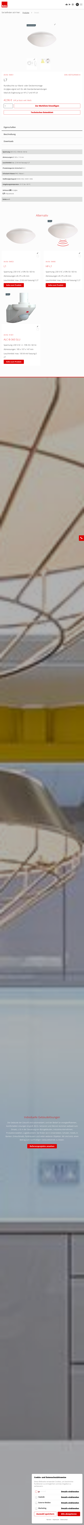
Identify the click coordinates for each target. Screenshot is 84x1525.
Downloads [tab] (8, 141)
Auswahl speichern (45, 1514)
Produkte (26, 12)
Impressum (56, 1519)
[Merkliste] (73, 4)
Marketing (42, 1508)
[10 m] (21, 322)
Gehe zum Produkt (13, 285)
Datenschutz (64, 1519)
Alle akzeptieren (69, 1514)
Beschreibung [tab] (10, 134)
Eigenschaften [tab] (10, 127)
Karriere (49, 1519)
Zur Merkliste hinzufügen (47, 106)
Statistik (41, 1497)
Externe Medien (44, 1502)
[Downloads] (67, 4)
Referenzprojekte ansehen (42, 1146)
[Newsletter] (70, 4)
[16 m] (63, 249)
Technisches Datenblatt (42, 112)
